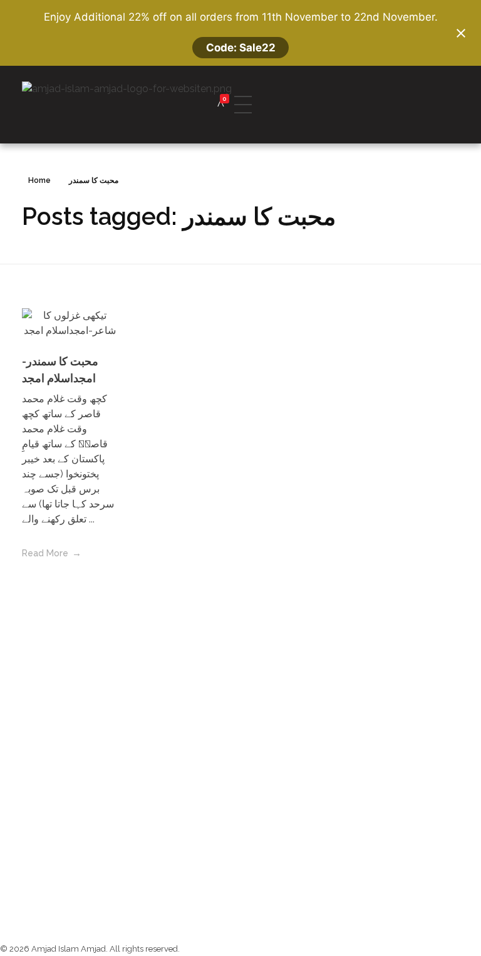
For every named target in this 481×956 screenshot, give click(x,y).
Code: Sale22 (241, 47)
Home (39, 180)
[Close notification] (460, 33)
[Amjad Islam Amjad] (145, 104)
